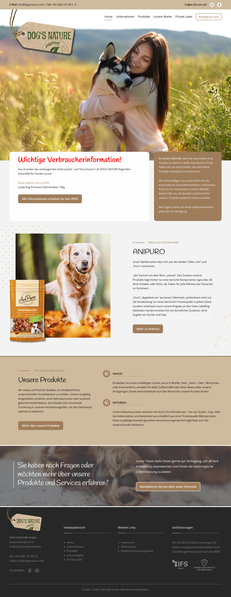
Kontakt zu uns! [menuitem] (209, 17)
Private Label (74, 559)
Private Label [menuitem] (183, 16)
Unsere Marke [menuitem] (162, 16)
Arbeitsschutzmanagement (137, 551)
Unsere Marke (75, 555)
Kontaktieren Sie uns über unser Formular (168, 486)
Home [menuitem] (108, 16)
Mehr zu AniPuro (148, 329)
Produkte (72, 551)
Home (70, 542)
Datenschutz (128, 546)
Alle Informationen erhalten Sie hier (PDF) (50, 199)
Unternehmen (75, 546)
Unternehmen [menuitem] (125, 16)
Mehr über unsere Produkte (41, 425)
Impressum (128, 542)
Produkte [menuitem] (144, 16)
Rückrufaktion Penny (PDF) (34, 183)
